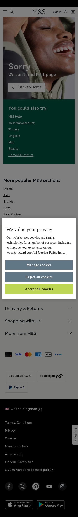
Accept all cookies (39, 289)
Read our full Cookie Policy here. (41, 252)
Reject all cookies (38, 277)
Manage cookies (39, 265)
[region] (39, 258)
